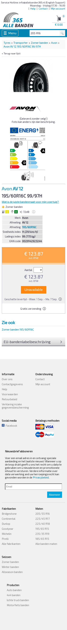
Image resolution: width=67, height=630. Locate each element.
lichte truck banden (18, 600)
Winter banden (10, 566)
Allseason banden (12, 572)
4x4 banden (13, 595)
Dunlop (6, 523)
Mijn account (58, 8)
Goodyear (7, 528)
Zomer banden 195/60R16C (18, 329)
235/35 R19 (42, 533)
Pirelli (5, 538)
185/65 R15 (42, 538)
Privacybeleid (41, 477)
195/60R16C (29, 227)
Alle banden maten (46, 543)
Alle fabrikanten (11, 543)
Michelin (6, 533)
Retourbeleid (9, 399)
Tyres (7, 42)
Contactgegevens (12, 384)
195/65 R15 (42, 528)
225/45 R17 (42, 518)
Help (33, 8)
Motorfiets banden (18, 605)
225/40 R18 (42, 523)
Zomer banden (39, 42)
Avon (54, 42)
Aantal (28, 270)
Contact (43, 8)
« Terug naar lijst (11, 53)
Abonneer (54, 494)
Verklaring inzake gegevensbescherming (15, 406)
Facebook (10, 425)
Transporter (20, 42)
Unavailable (33, 290)
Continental (8, 518)
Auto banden (14, 590)
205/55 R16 (42, 513)
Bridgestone (9, 513)
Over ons (7, 379)
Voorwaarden (10, 394)
